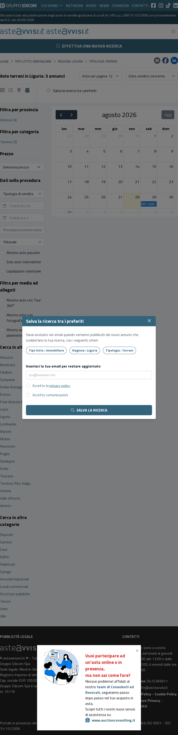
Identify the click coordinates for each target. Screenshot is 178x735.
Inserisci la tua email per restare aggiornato (63, 366)
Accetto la (51, 385)
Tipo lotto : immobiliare (46, 350)
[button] (138, 651)
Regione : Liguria (84, 350)
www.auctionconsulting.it (113, 720)
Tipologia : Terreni (119, 350)
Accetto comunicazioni (50, 395)
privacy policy (60, 385)
